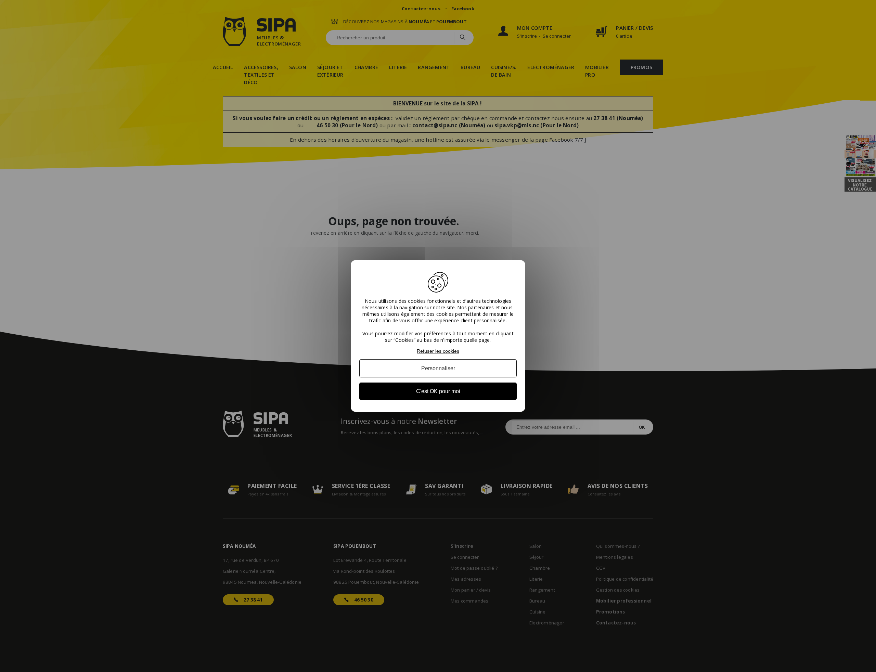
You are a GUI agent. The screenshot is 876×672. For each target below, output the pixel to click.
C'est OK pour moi (438, 391)
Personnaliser (438, 368)
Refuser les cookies (438, 351)
